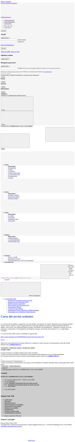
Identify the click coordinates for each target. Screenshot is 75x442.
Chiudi (3, 82)
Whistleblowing (9, 409)
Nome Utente (22, 40)
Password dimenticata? (7, 45)
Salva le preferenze (15, 366)
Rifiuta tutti (15, 348)
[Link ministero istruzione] (9, 3)
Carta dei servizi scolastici (15, 308)
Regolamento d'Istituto (14, 307)
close (2, 149)
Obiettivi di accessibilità (11, 408)
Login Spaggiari (48, 71)
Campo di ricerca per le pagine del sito (12, 278)
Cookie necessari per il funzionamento (12, 361)
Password (21, 42)
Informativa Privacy (10, 403)
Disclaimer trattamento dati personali (11, 426)
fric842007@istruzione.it (23, 383)
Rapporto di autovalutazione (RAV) (18, 302)
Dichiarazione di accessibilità (12, 406)
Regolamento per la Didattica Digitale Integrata (21, 312)
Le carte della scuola (71, 268)
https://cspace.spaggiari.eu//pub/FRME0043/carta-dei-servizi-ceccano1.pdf (22, 337)
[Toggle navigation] (15, 140)
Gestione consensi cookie (11, 411)
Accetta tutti (28, 348)
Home (71, 265)
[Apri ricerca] (59, 134)
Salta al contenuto (6, 1)
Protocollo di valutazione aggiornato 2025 (20, 300)
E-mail (20, 68)
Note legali (7, 401)
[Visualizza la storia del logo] (37, 126)
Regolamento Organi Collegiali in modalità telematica (23, 310)
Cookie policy (8, 399)
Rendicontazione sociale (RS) (16, 304)
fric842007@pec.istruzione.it (23, 385)
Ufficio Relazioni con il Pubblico (13, 404)
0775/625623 (11, 381)
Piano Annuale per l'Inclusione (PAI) (18, 305)
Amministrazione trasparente (12, 413)
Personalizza (4, 348)
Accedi (3, 30)
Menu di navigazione (34, 295)
